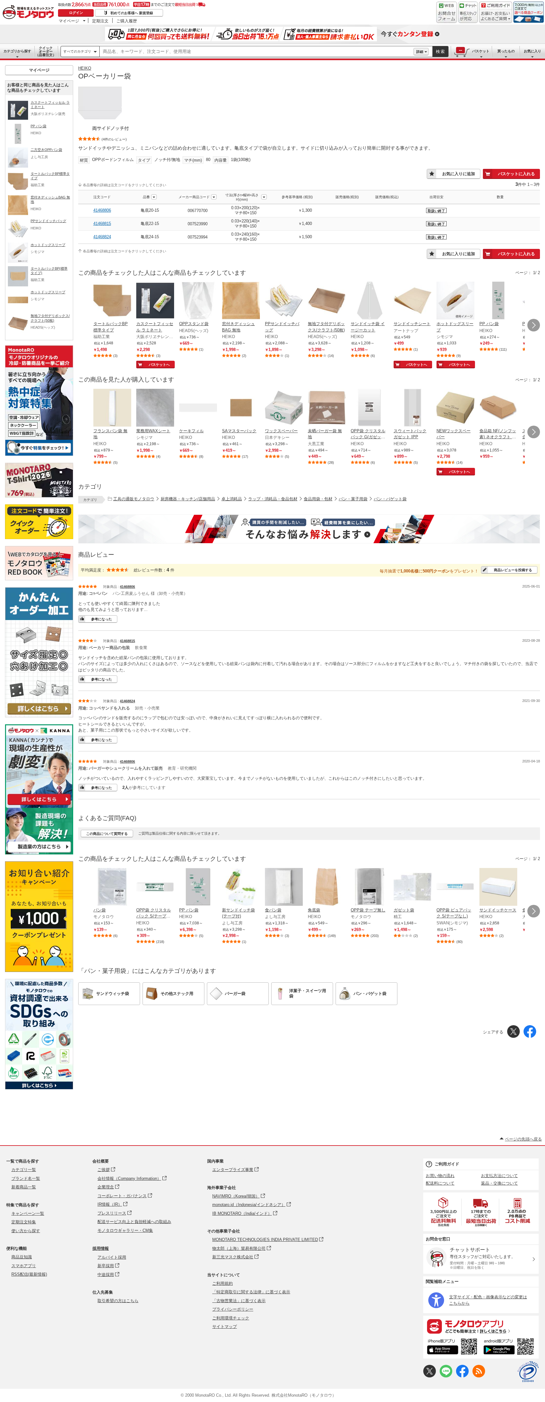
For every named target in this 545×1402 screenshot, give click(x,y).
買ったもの (506, 51)
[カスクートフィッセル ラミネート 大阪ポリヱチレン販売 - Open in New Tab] (155, 301)
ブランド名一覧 (25, 1178)
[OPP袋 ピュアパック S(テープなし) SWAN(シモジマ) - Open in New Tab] (455, 887)
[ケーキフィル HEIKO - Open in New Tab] (198, 408)
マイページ (69, 21)
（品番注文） (45, 51)
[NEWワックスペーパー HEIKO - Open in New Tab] (455, 408)
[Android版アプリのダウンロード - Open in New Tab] (510, 1347)
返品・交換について (499, 1183)
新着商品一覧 (23, 1187)
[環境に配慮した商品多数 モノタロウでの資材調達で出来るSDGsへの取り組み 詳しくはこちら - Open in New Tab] (39, 1087)
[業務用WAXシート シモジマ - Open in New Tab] (155, 408)
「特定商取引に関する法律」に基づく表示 (251, 1292)
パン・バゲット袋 (390, 499)
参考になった (101, 619)
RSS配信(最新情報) (29, 1274)
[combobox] (256, 52)
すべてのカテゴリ (77, 51)
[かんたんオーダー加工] (39, 715)
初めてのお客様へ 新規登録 (131, 13)
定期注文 (100, 21)
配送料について (440, 1183)
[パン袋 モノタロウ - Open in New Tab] (112, 887)
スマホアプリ (23, 1265)
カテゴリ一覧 (23, 1169)
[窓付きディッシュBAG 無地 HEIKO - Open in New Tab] (241, 301)
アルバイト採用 (111, 1257)
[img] (29, 12)
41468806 (127, 587)
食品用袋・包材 (318, 499)
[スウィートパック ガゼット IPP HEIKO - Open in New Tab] (412, 408)
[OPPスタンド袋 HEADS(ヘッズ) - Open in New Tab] (198, 301)
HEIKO (84, 68)
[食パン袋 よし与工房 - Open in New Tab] (284, 887)
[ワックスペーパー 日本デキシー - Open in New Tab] (284, 408)
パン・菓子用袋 (353, 499)
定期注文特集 (23, 1222)
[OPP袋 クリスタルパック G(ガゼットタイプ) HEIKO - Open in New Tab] (370, 408)
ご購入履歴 (126, 21)
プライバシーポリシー (232, 1309)
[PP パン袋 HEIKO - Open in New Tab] (498, 301)
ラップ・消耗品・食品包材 (272, 499)
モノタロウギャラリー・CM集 (125, 1230)
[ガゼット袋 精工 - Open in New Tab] (412, 887)
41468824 (127, 701)
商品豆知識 (21, 1257)
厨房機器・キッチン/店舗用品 (188, 499)
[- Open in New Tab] (444, 1212)
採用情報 (100, 1248)
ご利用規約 (222, 1283)
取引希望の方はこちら (117, 1300)
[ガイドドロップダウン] (495, 16)
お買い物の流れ (440, 1175)
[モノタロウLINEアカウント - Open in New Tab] (446, 1376)
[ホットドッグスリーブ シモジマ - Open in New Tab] (455, 301)
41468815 (127, 641)
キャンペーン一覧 (27, 1213)
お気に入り (532, 51)
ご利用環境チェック (230, 1318)
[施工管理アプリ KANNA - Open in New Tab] (39, 804)
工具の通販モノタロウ (133, 499)
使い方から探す (25, 1230)
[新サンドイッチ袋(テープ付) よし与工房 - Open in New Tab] (241, 887)
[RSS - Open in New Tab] (478, 1376)
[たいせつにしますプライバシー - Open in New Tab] (528, 1371)
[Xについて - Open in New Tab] (429, 1376)
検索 (440, 51)
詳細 (419, 52)
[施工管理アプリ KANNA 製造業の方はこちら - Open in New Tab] (39, 852)
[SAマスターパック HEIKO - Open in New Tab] (241, 408)
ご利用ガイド (447, 1164)
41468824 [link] (102, 236)
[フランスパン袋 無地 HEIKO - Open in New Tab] (112, 408)
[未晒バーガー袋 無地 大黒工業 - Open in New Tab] (327, 408)
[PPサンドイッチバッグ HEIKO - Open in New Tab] (284, 301)
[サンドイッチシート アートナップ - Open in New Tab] (412, 301)
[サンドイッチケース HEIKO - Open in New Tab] (498, 887)
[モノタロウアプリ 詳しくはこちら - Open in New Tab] (481, 1326)
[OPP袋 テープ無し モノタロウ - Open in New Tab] (370, 887)
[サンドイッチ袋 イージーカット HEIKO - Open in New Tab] (370, 301)
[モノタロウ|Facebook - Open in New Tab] (462, 1376)
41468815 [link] (102, 223)
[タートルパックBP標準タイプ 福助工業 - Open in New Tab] (112, 301)
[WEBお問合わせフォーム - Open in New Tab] (446, 12)
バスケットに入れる (516, 173)
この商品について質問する (107, 834)
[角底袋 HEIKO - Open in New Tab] (327, 887)
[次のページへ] (533, 325)
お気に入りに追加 (458, 173)
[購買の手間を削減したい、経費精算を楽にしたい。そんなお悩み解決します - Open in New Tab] (309, 528)
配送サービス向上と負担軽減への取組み (134, 1221)
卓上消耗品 (231, 499)
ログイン (76, 12)
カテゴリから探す (17, 51)
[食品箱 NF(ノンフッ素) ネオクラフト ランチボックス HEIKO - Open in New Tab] (498, 408)
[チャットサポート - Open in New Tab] (468, 12)
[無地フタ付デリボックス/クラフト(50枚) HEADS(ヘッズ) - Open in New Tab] (327, 301)
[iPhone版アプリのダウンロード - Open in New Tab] (452, 1347)
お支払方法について (499, 1175)
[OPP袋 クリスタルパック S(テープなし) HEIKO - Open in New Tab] (155, 887)
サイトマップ (224, 1326)
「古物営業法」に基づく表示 (239, 1300)
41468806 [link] (102, 210)
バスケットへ (159, 364)
